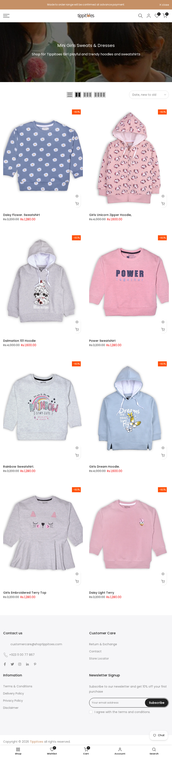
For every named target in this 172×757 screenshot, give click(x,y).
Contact (95, 651)
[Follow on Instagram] (19, 664)
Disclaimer (10, 708)
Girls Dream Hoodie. (104, 466)
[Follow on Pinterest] (35, 664)
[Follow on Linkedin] (27, 664)
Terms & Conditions (17, 686)
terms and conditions (134, 712)
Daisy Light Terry (101, 593)
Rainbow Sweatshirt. (18, 466)
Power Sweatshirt (102, 341)
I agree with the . (122, 712)
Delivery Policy (13, 693)
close (9, 5)
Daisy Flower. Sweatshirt (21, 215)
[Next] (168, 22)
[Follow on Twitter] (12, 664)
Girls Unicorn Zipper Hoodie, (110, 215)
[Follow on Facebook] (5, 664)
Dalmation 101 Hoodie (19, 341)
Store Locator (99, 658)
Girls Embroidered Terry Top (24, 593)
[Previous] (3, 22)
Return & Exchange (103, 644)
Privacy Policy (13, 700)
